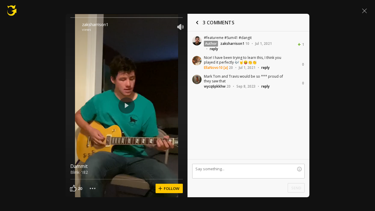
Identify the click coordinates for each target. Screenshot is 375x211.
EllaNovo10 (213, 67)
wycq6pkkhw (215, 86)
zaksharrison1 (95, 24)
